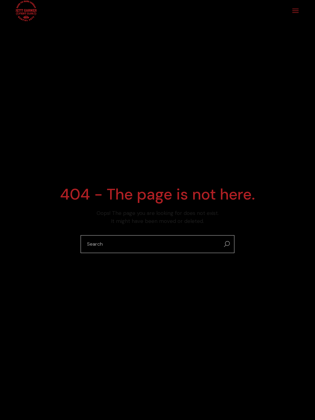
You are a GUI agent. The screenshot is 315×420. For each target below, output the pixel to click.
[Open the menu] (295, 11)
